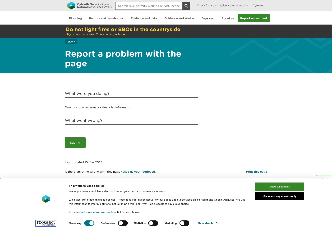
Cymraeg (259, 5)
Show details (205, 223)
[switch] (123, 223)
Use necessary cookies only (279, 196)
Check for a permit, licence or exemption (223, 5)
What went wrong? (84, 120)
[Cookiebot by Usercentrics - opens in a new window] (46, 223)
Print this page (256, 171)
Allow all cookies (279, 186)
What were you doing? (87, 93)
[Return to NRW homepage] (89, 5)
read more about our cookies (98, 212)
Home (71, 42)
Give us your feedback (139, 171)
